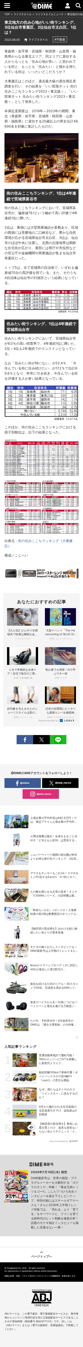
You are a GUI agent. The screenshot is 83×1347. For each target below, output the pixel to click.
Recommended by (49, 720)
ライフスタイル (22, 14)
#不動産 (59, 39)
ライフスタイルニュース (49, 14)
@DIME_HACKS (63, 783)
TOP (7, 14)
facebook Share (25, 739)
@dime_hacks (44, 794)
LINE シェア (58, 739)
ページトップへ (41, 1256)
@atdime (24, 783)
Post (41, 739)
